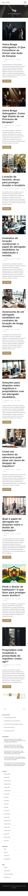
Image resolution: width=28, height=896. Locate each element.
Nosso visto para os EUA (9, 730)
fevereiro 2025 (7, 813)
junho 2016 (6, 840)
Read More (7, 81)
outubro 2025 (7, 787)
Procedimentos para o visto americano (12, 720)
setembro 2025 (7, 790)
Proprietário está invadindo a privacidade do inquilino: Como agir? (12, 656)
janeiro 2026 (6, 777)
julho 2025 (6, 797)
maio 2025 (6, 803)
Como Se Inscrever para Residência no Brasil (13, 724)
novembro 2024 (7, 823)
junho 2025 (6, 800)
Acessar (5, 867)
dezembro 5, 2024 (8, 329)
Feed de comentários (8, 874)
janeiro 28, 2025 (8, 188)
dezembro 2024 (7, 820)
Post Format (6, 855)
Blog (5, 61)
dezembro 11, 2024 (9, 258)
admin (19, 59)
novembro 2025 (7, 784)
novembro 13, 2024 (9, 533)
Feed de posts (7, 870)
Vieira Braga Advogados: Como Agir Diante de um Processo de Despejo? (13, 116)
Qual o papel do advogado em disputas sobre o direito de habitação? (12, 525)
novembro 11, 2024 (9, 664)
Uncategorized (7, 858)
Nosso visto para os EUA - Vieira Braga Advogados (14, 762)
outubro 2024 (7, 827)
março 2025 (6, 810)
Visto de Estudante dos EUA (10, 717)
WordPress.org (7, 877)
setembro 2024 (7, 830)
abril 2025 (6, 807)
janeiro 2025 (6, 817)
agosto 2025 (6, 794)
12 (21, 697)
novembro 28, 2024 (9, 469)
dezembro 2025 (7, 780)
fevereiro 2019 (7, 837)
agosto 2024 (6, 833)
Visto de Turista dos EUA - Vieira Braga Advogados (14, 757)
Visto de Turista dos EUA (9, 727)
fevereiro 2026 (7, 774)
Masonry (6, 852)
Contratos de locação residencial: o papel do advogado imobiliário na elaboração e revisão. (14, 247)
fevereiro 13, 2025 (9, 59)
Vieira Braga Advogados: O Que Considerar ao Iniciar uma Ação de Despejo (13, 50)
